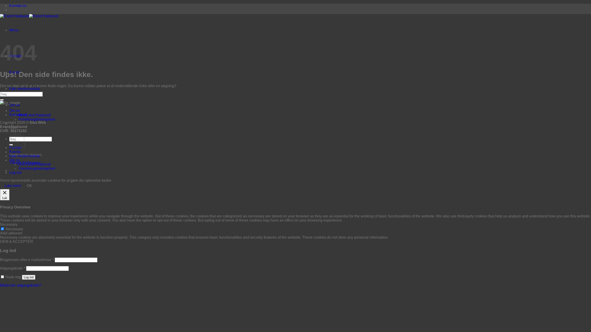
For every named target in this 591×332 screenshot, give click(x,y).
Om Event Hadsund (34, 115)
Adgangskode (12, 268)
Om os (14, 105)
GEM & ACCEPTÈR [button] (16, 241)
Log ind (28, 277)
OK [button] (29, 186)
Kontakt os (18, 6)
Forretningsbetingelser (36, 119)
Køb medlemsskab (24, 89)
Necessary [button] (9, 224)
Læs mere (13, 186)
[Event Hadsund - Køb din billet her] (29, 16)
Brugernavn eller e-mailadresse (27, 260)
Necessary (14, 229)
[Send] (2, 100)
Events (15, 152)
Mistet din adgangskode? (20, 285)
